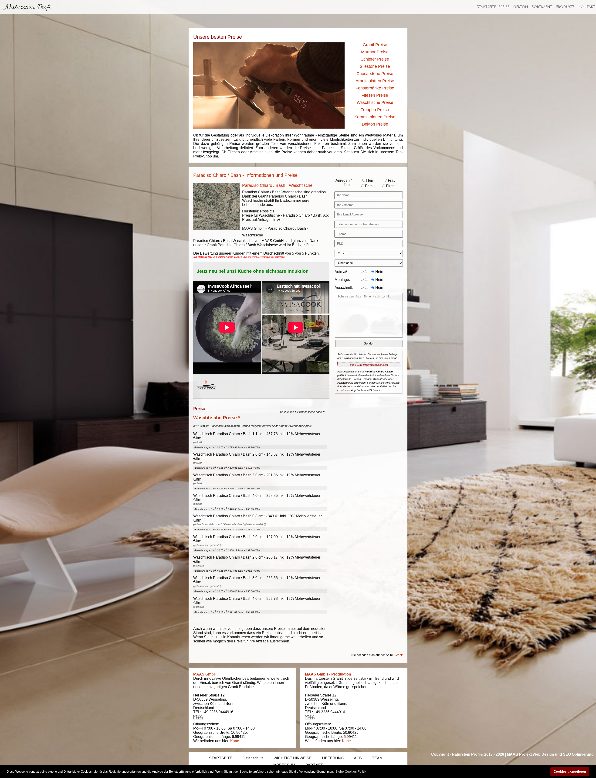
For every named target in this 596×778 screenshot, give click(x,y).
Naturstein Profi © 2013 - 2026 (478, 754)
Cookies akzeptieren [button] (570, 771)
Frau (391, 180)
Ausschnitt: (344, 288)
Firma (390, 186)
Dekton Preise (375, 124)
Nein (378, 272)
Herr (369, 180)
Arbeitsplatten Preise (375, 80)
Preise (503, 7)
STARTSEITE (220, 758)
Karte (234, 741)
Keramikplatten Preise (374, 117)
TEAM (377, 758)
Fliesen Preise (375, 95)
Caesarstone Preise (374, 73)
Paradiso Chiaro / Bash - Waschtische (277, 185)
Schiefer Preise (375, 59)
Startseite (486, 7)
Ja (366, 272)
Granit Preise (375, 44)
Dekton (520, 7)
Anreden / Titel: (343, 182)
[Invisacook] (206, 394)
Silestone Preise (375, 66)
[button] (351, 771)
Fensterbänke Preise (375, 88)
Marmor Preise (375, 52)
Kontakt (586, 7)
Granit (399, 655)
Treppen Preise (375, 109)
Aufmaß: (342, 272)
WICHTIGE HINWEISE (293, 758)
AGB (358, 758)
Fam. (368, 186)
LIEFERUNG (333, 758)
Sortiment (542, 7)
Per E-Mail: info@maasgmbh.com (369, 364)
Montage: (342, 280)
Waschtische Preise (375, 102)
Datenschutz (253, 758)
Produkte (565, 7)
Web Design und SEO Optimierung (563, 754)
